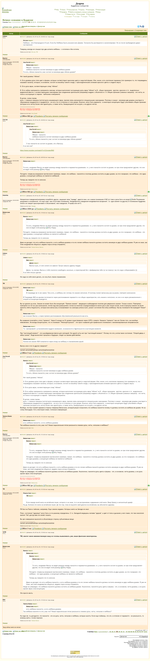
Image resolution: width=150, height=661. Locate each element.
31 (35, 22)
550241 (23, 195)
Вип (33, 428)
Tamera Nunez (35, 247)
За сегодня (81, 14)
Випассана (34, 189)
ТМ (37, 52)
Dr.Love (33, 52)
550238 (23, 58)
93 (50, 22)
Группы (82, 10)
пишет (30, 40)
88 (40, 22)
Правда (34, 206)
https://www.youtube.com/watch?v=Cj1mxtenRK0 (37, 150)
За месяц (92, 16)
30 (33, 22)
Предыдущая (129, 30)
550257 (23, 532)
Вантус (41, 247)
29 (31, 22)
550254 (23, 489)
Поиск (63, 10)
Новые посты (71, 14)
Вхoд (98, 12)
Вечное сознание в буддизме (18, 20)
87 (38, 22)
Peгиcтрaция (101, 10)
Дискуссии (41, 26)
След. (54, 22)
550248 (23, 416)
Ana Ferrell (34, 113)
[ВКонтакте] (143, 26)
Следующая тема (140, 30)
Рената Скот (35, 525)
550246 (23, 283)
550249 (23, 434)
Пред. (10, 22)
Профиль (64, 12)
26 (25, 22)
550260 (23, 600)
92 (48, 22)
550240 (23, 157)
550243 (23, 212)
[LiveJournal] (141, 26)
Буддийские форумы (29, 26)
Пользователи (72, 10)
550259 (23, 546)
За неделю (91, 14)
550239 (23, 120)
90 (44, 22)
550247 (23, 356)
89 (42, 22)
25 (23, 22)
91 (46, 22)
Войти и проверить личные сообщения (82, 12)
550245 (23, 253)
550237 (23, 36)
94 (52, 22)
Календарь (91, 10)
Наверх (5, 54)
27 (27, 22)
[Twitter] (138, 26)
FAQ (57, 10)
